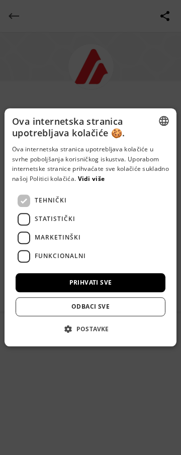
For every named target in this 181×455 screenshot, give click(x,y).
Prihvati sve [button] (90, 282)
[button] (90, 329)
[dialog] (90, 227)
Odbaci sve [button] (90, 307)
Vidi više (91, 178)
